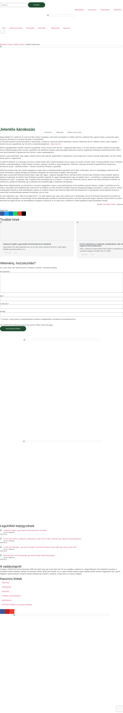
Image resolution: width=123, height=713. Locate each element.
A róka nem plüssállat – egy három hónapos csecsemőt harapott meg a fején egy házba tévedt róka (39, 547)
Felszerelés (30, 28)
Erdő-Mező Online (109, 204)
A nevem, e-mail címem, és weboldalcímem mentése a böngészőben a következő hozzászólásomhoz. (39, 319)
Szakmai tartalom (16, 28)
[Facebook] (2, 611)
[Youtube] (7, 611)
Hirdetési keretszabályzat (11, 596)
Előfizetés (117, 10)
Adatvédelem (105, 10)
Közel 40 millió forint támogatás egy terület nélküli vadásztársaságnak (29, 555)
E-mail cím (4, 303)
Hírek (4, 28)
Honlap (2, 311)
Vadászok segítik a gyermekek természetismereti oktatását (27, 244)
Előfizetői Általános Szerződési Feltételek (17, 605)
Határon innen (19, 44)
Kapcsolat (66, 28)
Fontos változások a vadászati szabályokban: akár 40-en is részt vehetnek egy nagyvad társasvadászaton (42, 539)
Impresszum (92, 10)
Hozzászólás (5, 271)
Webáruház (55, 28)
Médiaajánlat (79, 10)
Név (2, 296)
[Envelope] (12, 611)
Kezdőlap (3, 44)
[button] (2, 213)
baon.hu (58, 144)
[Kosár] (2, 32)
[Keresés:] (13, 5)
